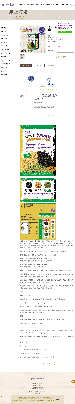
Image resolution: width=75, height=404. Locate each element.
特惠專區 (49, 4)
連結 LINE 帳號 (66, 31)
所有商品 (3, 28)
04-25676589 (40, 387)
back (47, 363)
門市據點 (55, 4)
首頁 (15, 19)
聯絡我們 (62, 4)
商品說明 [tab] (26, 66)
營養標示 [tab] (51, 66)
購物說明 (37, 391)
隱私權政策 (43, 391)
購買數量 (51, 50)
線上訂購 (26, 4)
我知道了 (58, 399)
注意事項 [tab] (38, 66)
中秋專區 (20, 4)
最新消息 (42, 4)
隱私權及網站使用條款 (46, 399)
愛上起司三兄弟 (5, 64)
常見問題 (31, 391)
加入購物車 (62, 57)
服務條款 (37, 393)
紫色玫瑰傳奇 (34, 4)
